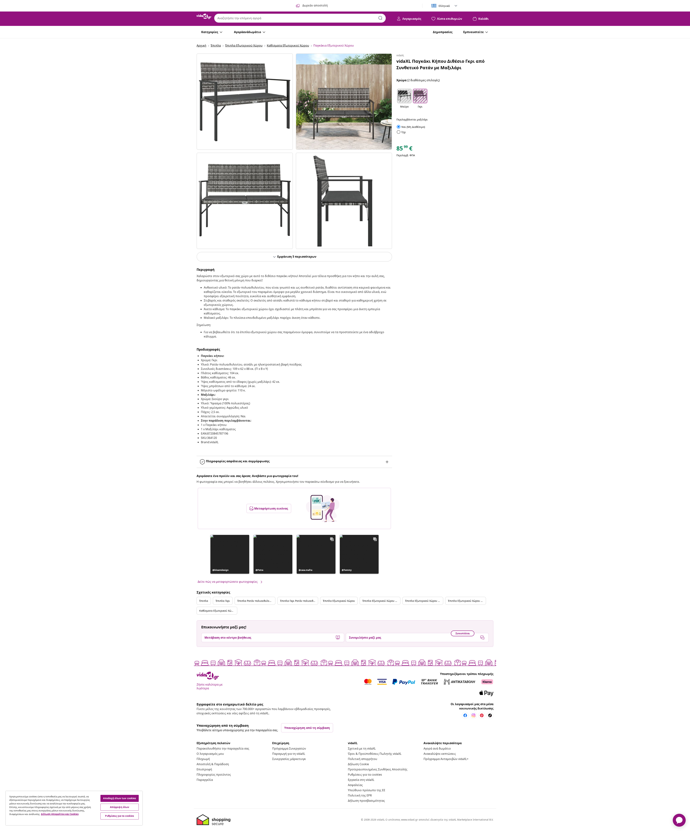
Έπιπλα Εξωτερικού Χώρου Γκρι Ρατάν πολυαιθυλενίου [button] (467, 600)
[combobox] (300, 18)
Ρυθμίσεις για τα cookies (365, 775)
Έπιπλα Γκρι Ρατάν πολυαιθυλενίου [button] (299, 600)
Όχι (401, 132)
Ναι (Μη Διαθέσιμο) (410, 127)
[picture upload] (322, 508)
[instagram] (473, 715)
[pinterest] (482, 715)
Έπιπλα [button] (203, 600)
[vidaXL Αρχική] (204, 16)
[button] (229, 554)
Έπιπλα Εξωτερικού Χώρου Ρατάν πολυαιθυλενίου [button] (424, 600)
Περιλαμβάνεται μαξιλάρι (412, 119)
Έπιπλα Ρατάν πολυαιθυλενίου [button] (256, 600)
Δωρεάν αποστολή (315, 5)
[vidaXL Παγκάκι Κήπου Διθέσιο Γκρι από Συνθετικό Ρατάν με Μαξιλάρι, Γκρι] (245, 101)
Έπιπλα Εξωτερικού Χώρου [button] (339, 600)
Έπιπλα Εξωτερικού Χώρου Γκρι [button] (381, 600)
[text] (404, 149)
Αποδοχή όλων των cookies (119, 798)
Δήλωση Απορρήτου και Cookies (60, 814)
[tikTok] (490, 715)
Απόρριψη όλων (119, 807)
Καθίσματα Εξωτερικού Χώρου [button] (217, 610)
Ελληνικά (444, 6)
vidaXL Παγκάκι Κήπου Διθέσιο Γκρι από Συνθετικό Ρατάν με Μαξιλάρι (440, 64)
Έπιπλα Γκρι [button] (223, 600)
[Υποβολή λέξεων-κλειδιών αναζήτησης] (380, 18)
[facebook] (465, 715)
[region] (74, 808)
